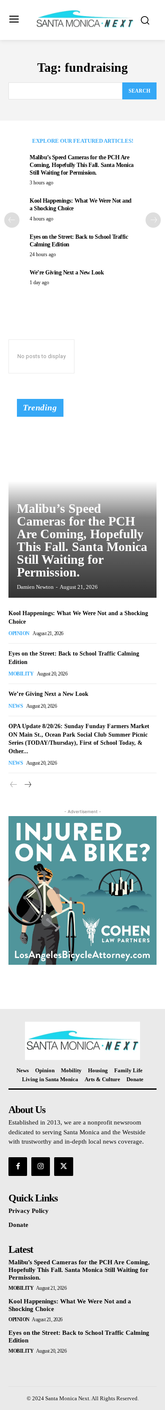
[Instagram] (40, 1166)
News (15, 706)
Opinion (19, 633)
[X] (63, 1166)
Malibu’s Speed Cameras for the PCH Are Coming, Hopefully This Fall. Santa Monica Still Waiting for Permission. (82, 165)
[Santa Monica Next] (85, 19)
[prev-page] (11, 220)
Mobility (20, 674)
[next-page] (153, 220)
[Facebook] (17, 1166)
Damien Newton (35, 587)
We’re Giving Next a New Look (67, 272)
